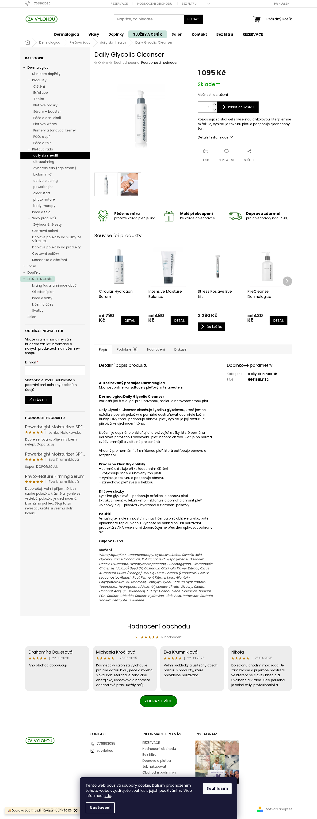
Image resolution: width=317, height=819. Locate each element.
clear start (41, 193)
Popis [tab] (103, 349)
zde (108, 795)
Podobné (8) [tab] (127, 349)
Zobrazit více (158, 701)
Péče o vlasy (42, 298)
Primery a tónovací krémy (54, 130)
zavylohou (105, 750)
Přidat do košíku (241, 107)
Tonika (38, 99)
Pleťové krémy (45, 124)
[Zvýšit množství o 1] (214, 104)
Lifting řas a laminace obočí (54, 285)
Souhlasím (217, 788)
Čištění (39, 86)
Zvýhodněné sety (47, 224)
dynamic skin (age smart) (54, 168)
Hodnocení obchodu (154, 3)
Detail (130, 320)
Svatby (37, 310)
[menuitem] (67, 34)
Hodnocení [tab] (156, 349)
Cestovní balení (45, 230)
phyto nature (44, 199)
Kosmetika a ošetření (49, 260)
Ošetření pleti (43, 291)
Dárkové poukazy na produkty (56, 247)
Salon (31, 316)
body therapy (44, 205)
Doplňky (33, 272)
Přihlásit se (38, 400)
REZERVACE (119, 3)
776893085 (106, 743)
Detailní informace (213, 137)
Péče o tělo (42, 143)
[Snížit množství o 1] (214, 109)
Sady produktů (44, 218)
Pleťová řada (42, 149)
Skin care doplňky (46, 73)
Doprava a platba (156, 760)
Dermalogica (38, 67)
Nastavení (100, 807)
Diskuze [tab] (180, 349)
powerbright (43, 186)
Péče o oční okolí (47, 118)
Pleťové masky (45, 105)
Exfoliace (40, 92)
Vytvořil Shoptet (279, 809)
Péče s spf (41, 136)
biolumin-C (42, 174)
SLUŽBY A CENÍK (39, 279)
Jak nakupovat (154, 766)
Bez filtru (189, 3)
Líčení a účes (42, 304)
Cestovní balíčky (45, 253)
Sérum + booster (47, 111)
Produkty (39, 80)
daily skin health (46, 155)
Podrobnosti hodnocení (160, 62)
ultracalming (43, 161)
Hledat (193, 19)
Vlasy (31, 266)
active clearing (45, 180)
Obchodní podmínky (159, 772)
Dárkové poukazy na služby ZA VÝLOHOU (56, 239)
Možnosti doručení (213, 95)
